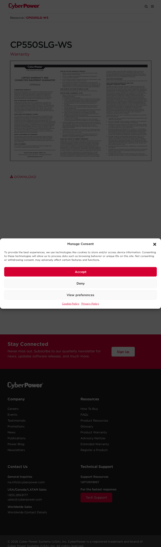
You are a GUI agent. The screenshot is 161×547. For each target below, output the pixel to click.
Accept (80, 272)
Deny (81, 283)
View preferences (80, 295)
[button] (155, 244)
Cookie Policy (70, 303)
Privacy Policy (90, 303)
